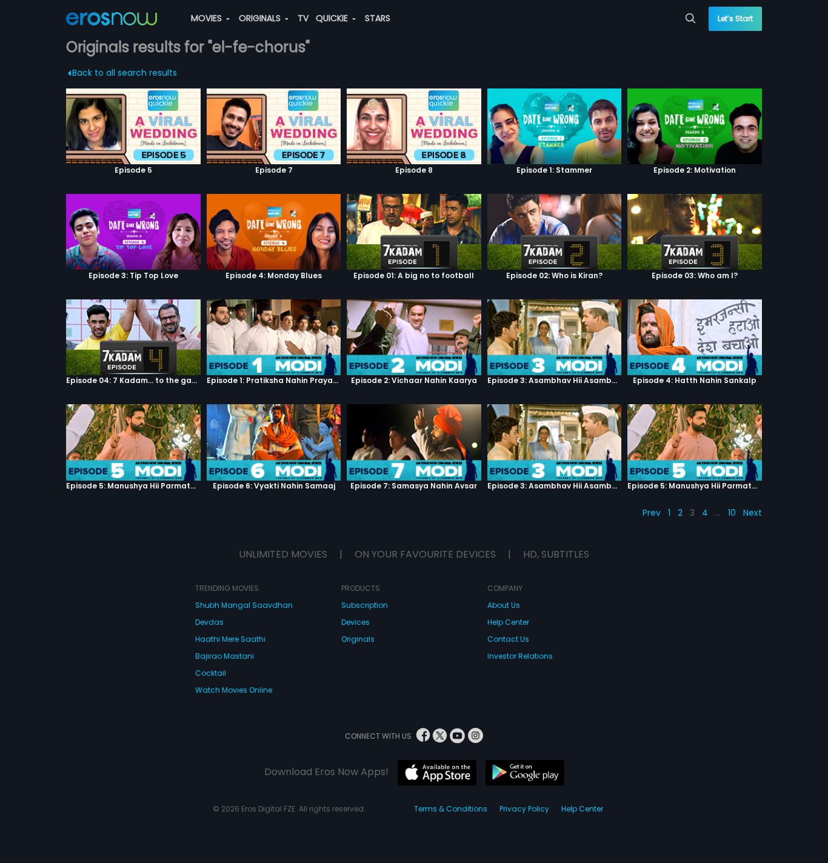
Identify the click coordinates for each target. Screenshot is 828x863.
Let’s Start (735, 18)
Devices (355, 622)
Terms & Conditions (450, 809)
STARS (377, 18)
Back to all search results (124, 73)
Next (752, 513)
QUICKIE (333, 18)
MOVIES (207, 18)
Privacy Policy (524, 809)
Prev (652, 513)
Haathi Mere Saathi (230, 639)
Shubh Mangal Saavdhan (244, 605)
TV (303, 18)
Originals (358, 639)
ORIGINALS (261, 18)
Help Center (508, 622)
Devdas (209, 622)
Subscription (364, 605)
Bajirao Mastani (224, 656)
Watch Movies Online (233, 690)
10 (732, 513)
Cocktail (210, 673)
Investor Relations (520, 656)
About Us (503, 605)
